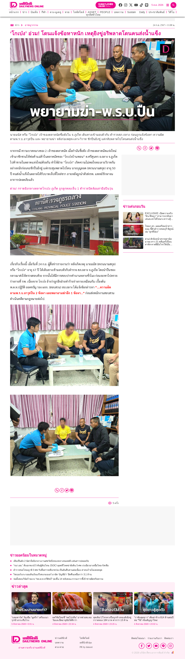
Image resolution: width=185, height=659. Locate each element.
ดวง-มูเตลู (55, 12)
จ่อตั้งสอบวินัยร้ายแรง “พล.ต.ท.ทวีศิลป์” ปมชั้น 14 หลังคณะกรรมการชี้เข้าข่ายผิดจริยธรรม (58, 579)
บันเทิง (34, 12)
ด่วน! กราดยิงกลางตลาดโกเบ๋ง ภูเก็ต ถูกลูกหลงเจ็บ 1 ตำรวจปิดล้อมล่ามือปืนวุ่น (61, 188)
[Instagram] (170, 646)
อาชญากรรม (31, 25)
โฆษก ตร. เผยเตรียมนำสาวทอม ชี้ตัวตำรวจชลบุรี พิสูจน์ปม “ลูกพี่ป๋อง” (159, 229)
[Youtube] (156, 646)
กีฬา (43, 12)
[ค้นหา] (173, 5)
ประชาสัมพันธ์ (157, 12)
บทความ (119, 12)
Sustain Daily (136, 12)
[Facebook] (62, 490)
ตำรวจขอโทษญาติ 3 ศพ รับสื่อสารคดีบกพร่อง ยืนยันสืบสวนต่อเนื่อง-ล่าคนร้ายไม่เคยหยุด (57, 570)
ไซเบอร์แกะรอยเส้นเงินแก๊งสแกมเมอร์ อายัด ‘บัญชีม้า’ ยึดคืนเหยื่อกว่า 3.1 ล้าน (52, 574)
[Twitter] (67, 490)
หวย (67, 12)
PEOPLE (105, 12)
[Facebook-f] (142, 646)
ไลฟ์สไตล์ (78, 12)
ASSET (92, 12)
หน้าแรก (14, 12)
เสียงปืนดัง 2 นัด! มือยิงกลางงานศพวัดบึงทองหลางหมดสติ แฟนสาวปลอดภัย (51, 561)
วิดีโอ (171, 12)
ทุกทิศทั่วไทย (93, 14)
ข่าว (24, 12)
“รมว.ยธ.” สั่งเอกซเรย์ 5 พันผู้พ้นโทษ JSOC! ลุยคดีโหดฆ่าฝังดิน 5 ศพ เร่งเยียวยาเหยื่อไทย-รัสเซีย (61, 565)
